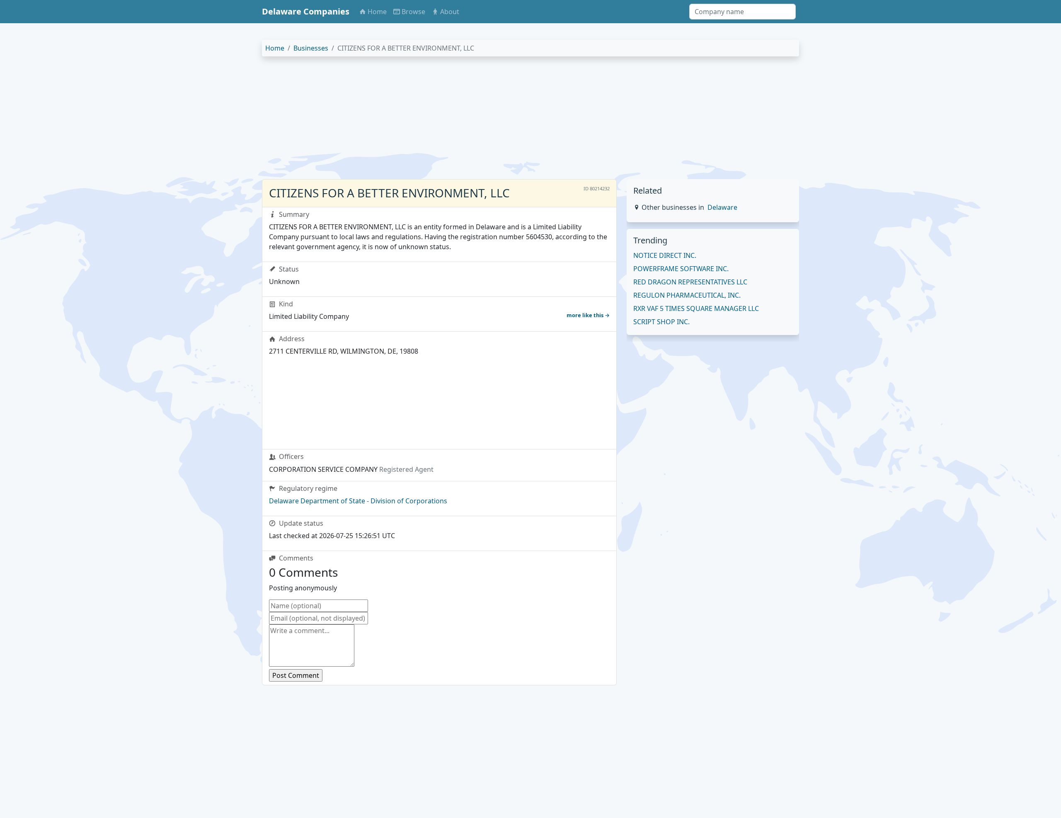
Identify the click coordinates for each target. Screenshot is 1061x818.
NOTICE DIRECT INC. (664, 255)
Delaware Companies (305, 11)
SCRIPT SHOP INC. (661, 321)
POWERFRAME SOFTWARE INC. (681, 268)
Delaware (722, 207)
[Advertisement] (510, 121)
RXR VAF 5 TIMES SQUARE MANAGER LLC (696, 308)
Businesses (310, 48)
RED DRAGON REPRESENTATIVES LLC (690, 281)
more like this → (588, 315)
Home (274, 48)
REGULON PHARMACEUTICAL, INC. (687, 295)
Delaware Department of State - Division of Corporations (358, 500)
